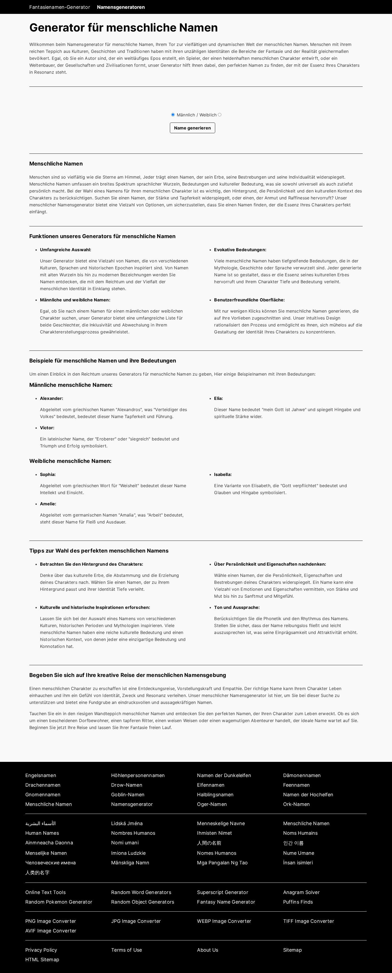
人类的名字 (37, 872)
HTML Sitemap (42, 959)
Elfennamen (211, 785)
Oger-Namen (212, 804)
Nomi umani (125, 842)
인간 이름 (293, 843)
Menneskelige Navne (221, 823)
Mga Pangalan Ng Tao (222, 862)
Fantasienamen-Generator (59, 7)
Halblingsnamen (215, 794)
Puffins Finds (298, 902)
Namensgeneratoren (121, 7)
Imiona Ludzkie (128, 853)
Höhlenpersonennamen (138, 775)
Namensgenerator (132, 804)
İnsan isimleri (298, 862)
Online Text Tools (45, 892)
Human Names (42, 833)
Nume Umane (298, 853)
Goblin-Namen (128, 794)
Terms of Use (126, 950)
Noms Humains (300, 833)
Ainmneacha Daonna (49, 842)
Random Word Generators (141, 892)
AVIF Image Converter (50, 930)
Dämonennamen (302, 775)
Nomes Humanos (216, 853)
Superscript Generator (222, 892)
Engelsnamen (40, 775)
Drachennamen (43, 785)
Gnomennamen (43, 794)
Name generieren (192, 128)
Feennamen (296, 785)
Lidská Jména (127, 823)
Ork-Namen (296, 804)
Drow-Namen (126, 785)
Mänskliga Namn (130, 862)
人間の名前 (209, 843)
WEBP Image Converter (224, 921)
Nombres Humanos (133, 833)
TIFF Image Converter (308, 921)
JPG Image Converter (136, 921)
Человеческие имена (50, 862)
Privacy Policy (41, 950)
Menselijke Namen (46, 853)
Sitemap (292, 950)
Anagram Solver (301, 892)
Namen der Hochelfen (308, 794)
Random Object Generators (142, 902)
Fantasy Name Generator (226, 902)
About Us (207, 950)
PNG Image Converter (50, 921)
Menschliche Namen (48, 804)
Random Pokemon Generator (58, 902)
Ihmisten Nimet (214, 833)
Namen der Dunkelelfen (224, 775)
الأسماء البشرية (40, 823)
